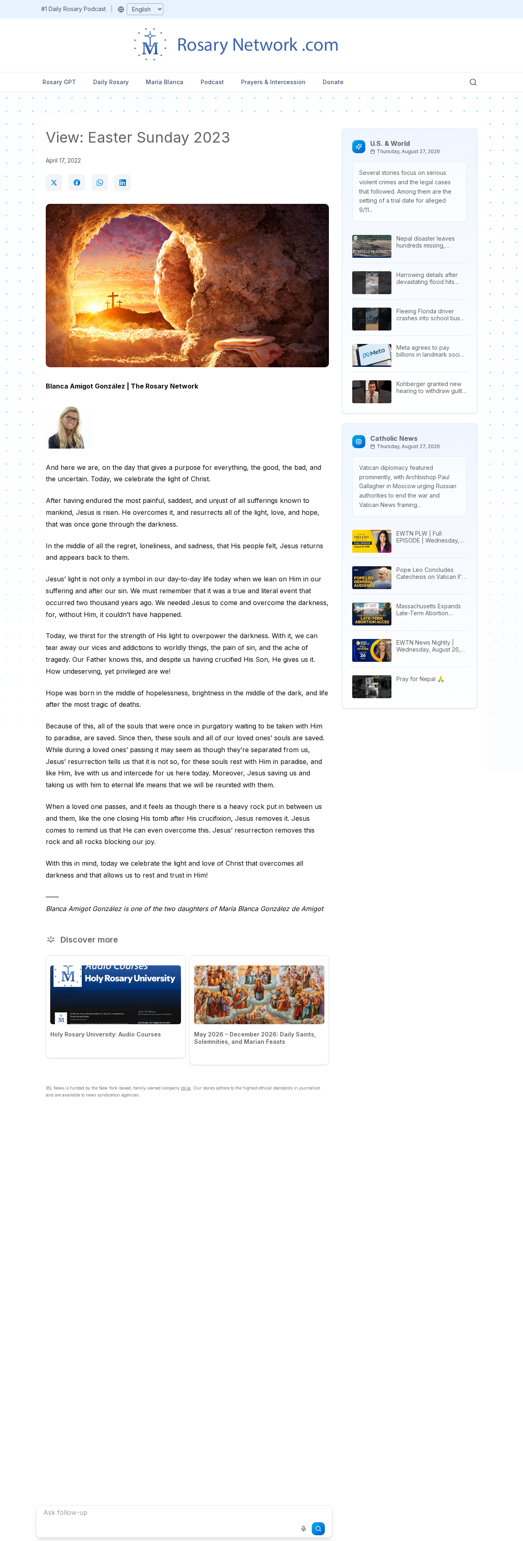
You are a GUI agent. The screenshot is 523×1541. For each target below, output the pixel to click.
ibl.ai (186, 1087)
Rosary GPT (59, 81)
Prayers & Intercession (273, 81)
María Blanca (164, 81)
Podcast (212, 81)
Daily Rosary (111, 81)
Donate (333, 81)
